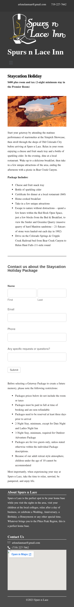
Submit (14, 369)
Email (11, 309)
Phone (11, 329)
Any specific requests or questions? (29, 349)
